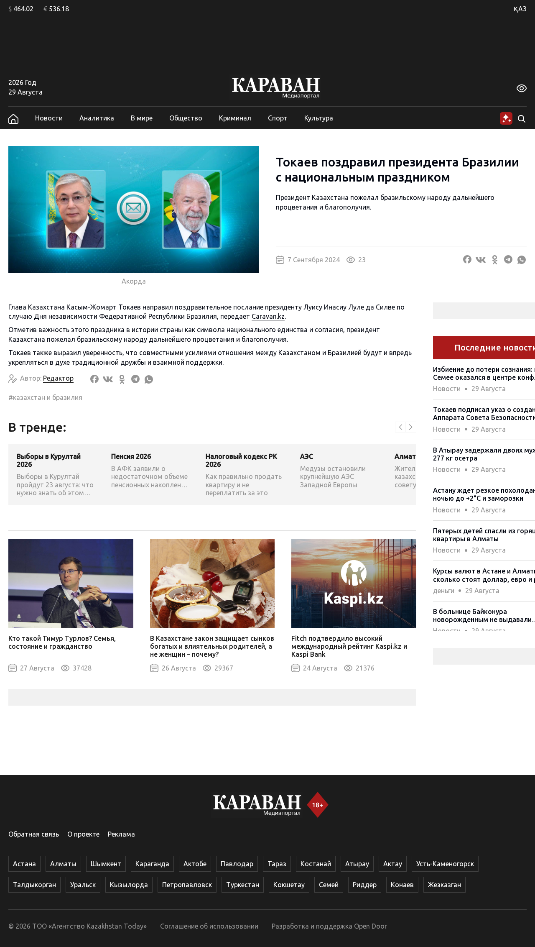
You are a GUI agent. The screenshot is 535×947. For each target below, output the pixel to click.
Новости (49, 118)
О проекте (83, 834)
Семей (329, 884)
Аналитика (96, 118)
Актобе (194, 864)
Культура (318, 118)
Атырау (357, 864)
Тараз (277, 864)
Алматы (63, 864)
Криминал (235, 118)
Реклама (121, 834)
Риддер (365, 884)
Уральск (83, 884)
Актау (392, 864)
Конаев (402, 884)
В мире (142, 118)
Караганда (152, 864)
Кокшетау (289, 884)
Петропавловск (187, 884)
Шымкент (106, 864)
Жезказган (444, 884)
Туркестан (242, 884)
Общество (185, 118)
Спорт (278, 118)
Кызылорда (129, 884)
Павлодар (237, 864)
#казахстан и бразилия (45, 397)
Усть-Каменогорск (445, 864)
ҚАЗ (520, 9)
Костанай (316, 864)
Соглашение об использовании (209, 926)
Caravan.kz (268, 316)
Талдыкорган (34, 884)
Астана (24, 864)
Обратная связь (33, 834)
